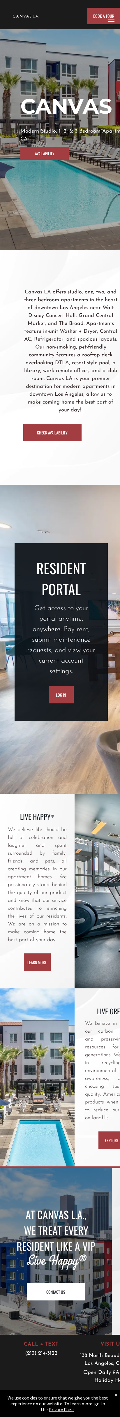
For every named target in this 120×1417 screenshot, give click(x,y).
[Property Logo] (26, 16)
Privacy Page (61, 1409)
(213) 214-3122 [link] (41, 1353)
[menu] (111, 20)
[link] (61, 694)
